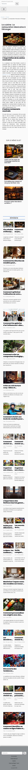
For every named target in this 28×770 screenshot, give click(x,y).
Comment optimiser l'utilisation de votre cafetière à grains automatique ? (12, 295)
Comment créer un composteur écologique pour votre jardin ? (13, 356)
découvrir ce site (6, 74)
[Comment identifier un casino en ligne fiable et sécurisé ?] (14, 718)
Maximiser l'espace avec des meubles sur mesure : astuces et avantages (14, 584)
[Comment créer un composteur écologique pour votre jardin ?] (14, 346)
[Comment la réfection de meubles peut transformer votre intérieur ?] (14, 252)
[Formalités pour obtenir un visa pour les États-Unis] (13, 173)
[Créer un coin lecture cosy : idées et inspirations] (14, 377)
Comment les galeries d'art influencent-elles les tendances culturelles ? (13, 326)
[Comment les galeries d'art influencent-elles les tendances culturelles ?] (14, 315)
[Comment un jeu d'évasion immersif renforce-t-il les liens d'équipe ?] (20, 224)
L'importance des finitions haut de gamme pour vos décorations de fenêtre (13, 504)
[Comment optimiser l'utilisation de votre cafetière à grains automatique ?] (14, 283)
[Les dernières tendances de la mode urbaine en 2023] (8, 632)
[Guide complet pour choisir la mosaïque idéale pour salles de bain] (20, 545)
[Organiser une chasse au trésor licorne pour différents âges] (20, 463)
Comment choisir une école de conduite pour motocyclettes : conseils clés (13, 420)
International (14, 758)
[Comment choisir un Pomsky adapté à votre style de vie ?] (20, 436)
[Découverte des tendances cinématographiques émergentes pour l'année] (14, 660)
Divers (7, 17)
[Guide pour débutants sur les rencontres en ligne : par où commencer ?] (8, 520)
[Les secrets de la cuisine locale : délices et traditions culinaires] (20, 520)
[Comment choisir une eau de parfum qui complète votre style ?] (8, 436)
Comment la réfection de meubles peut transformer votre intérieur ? (13, 264)
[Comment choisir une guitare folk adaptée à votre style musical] (8, 688)
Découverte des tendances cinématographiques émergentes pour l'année (13, 672)
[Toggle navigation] (4, 9)
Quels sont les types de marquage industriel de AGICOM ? (12, 161)
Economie (14, 756)
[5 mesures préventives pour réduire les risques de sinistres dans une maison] (19, 688)
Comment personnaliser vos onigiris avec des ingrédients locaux (13, 615)
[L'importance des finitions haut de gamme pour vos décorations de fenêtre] (14, 492)
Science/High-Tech (14, 763)
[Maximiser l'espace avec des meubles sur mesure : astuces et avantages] (14, 573)
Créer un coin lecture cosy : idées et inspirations (12, 388)
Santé (14, 761)
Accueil (2, 17)
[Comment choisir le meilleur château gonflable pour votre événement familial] (20, 632)
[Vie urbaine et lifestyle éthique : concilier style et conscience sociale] (8, 224)
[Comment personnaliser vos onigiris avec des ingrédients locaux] (14, 604)
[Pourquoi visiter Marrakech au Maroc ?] (13, 193)
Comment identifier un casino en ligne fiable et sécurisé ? (13, 728)
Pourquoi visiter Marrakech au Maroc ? (13, 202)
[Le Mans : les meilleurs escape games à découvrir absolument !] (8, 545)
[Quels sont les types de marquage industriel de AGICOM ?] (13, 151)
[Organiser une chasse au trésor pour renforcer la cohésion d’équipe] (8, 463)
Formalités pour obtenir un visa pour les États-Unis (13, 182)
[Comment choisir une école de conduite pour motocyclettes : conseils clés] (14, 408)
